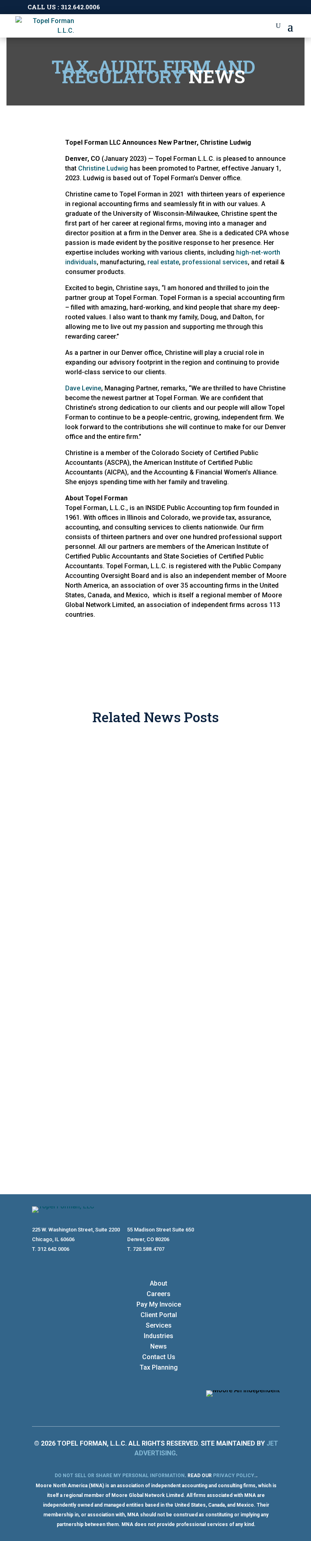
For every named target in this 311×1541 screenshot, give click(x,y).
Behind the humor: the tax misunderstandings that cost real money (153, 779)
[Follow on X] (273, 1407)
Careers (158, 1294)
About (158, 1283)
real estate (163, 262)
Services (159, 1325)
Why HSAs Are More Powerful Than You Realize (141, 904)
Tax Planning (159, 1367)
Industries (158, 1336)
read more (60, 841)
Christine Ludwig (103, 168)
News (158, 1346)
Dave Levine (83, 388)
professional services (215, 262)
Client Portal (159, 1315)
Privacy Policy (233, 1475)
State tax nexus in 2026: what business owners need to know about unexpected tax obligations (155, 1045)
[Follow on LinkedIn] (257, 1407)
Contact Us (158, 1357)
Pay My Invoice (158, 1304)
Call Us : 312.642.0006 (64, 7)
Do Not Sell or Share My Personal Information (120, 1475)
